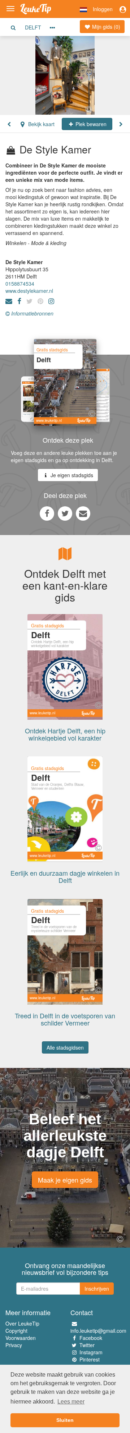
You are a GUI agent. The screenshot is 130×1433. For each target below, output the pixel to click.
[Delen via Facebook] (47, 513)
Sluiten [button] (65, 1420)
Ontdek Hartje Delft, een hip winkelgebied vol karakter (65, 734)
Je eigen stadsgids (71, 475)
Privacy (13, 1345)
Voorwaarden (20, 1337)
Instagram (91, 1352)
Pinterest (89, 1359)
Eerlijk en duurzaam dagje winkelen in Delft (65, 876)
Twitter (87, 1345)
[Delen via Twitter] (65, 513)
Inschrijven (96, 1288)
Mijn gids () (105, 26)
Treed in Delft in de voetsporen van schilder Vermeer (65, 1019)
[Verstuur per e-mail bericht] (83, 513)
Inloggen (103, 9)
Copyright (16, 1330)
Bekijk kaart (41, 124)
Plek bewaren (90, 124)
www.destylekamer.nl (29, 290)
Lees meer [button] (70, 1402)
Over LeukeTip (22, 1323)
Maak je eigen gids (65, 1179)
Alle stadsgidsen (65, 1047)
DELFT (33, 27)
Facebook (90, 1337)
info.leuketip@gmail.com (98, 1330)
